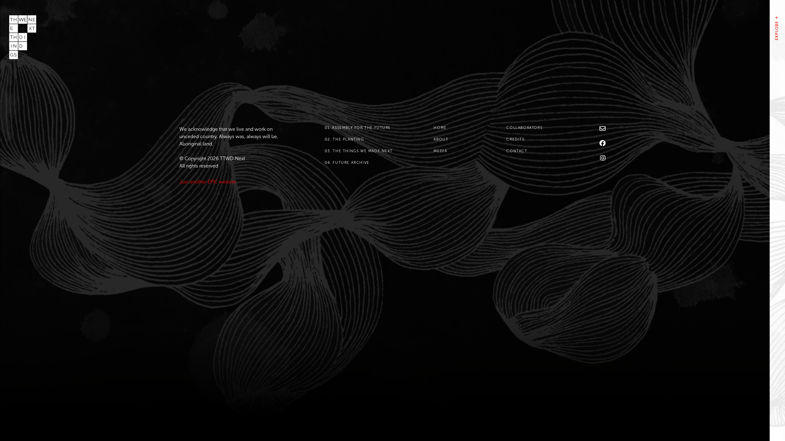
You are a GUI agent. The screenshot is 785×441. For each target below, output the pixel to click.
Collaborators (524, 128)
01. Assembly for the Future (358, 128)
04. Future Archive (347, 162)
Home (440, 128)
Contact (516, 151)
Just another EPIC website (207, 181)
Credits (515, 139)
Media (440, 151)
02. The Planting (344, 139)
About (441, 139)
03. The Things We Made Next (359, 151)
